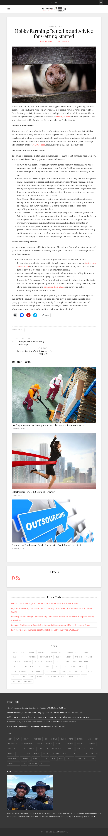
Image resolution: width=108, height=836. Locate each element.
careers (85, 652)
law (39, 667)
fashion (78, 657)
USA (84, 676)
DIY (22, 657)
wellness (28, 681)
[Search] (101, 2)
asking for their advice (54, 287)
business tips (72, 652)
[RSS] (56, 2)
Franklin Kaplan (47, 41)
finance (89, 657)
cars (15, 657)
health (59, 662)
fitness (27, 662)
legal (56, 667)
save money (66, 671)
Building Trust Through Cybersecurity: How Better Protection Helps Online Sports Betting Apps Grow (48, 717)
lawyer (47, 667)
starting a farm (63, 116)
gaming (49, 662)
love (65, 667)
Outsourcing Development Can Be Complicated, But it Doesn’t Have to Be (47, 545)
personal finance (20, 671)
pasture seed (39, 145)
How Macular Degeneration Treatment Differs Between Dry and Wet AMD (45, 630)
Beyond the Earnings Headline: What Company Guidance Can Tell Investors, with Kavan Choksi (45, 712)
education (32, 657)
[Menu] (8, 9)
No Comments (63, 41)
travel (40, 676)
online (82, 667)
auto (22, 652)
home (67, 662)
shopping (79, 671)
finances (16, 662)
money (73, 667)
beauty (31, 652)
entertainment (46, 657)
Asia (15, 652)
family (68, 657)
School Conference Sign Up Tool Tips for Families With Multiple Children (45, 603)
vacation (16, 681)
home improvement (80, 662)
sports (89, 671)
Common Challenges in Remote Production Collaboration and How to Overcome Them (50, 625)
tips (31, 676)
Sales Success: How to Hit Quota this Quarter (33, 491)
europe (59, 657)
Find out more (89, 816)
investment (29, 667)
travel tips (73, 676)
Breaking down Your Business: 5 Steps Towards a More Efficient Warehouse (48, 425)
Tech (23, 676)
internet (16, 667)
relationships (52, 671)
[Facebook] (52, 2)
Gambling (38, 662)
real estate (37, 671)
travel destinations (55, 676)
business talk (56, 652)
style (15, 676)
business (41, 652)
